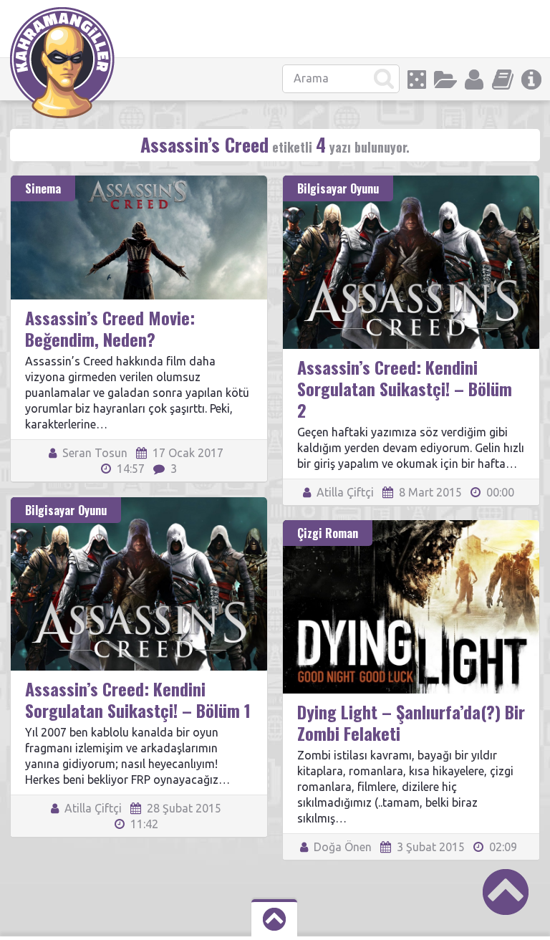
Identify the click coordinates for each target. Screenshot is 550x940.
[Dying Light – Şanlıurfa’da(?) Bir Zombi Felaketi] (411, 526)
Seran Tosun (93, 452)
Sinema (43, 188)
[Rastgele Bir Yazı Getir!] (416, 79)
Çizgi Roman (327, 533)
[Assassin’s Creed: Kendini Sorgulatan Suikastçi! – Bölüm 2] (411, 182)
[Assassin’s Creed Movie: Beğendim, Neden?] (139, 182)
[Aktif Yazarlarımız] (474, 79)
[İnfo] (531, 79)
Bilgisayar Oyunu (338, 188)
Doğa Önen (341, 846)
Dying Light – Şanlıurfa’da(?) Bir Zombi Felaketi (411, 722)
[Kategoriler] (445, 79)
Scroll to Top (506, 892)
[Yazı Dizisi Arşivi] (502, 79)
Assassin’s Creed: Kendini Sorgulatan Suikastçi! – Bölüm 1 (138, 699)
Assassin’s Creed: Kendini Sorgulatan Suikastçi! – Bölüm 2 (404, 388)
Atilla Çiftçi (344, 492)
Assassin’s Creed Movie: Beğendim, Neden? (110, 328)
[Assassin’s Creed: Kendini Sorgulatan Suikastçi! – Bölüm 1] (139, 503)
